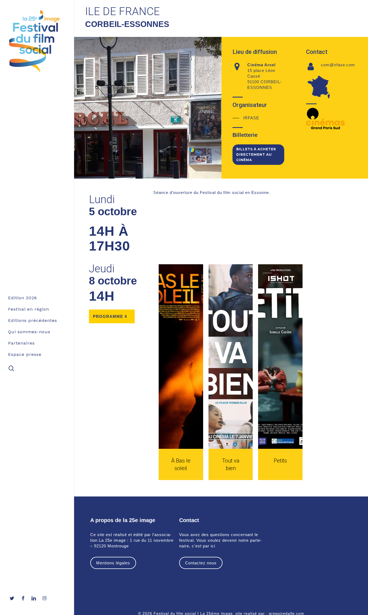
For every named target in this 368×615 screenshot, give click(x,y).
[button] (245, 118)
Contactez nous (201, 563)
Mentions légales (113, 563)
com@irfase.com (338, 64)
